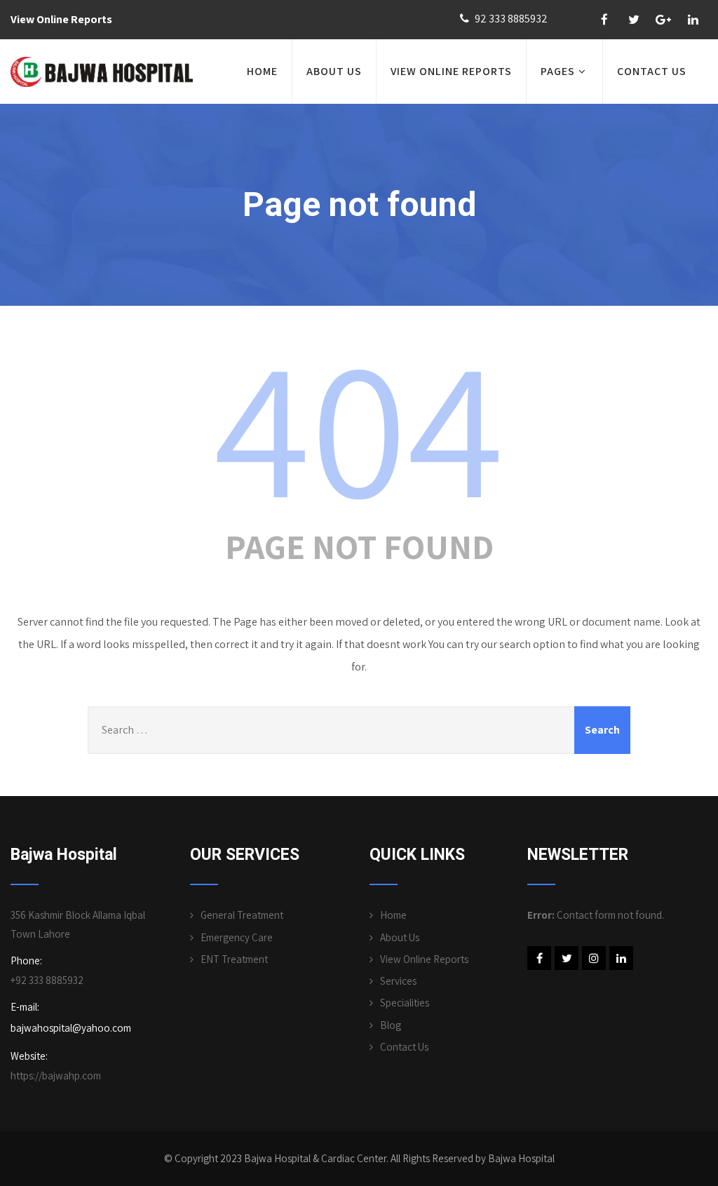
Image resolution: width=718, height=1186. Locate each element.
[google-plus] (663, 19)
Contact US (651, 71)
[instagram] (594, 958)
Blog (390, 1025)
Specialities (404, 1002)
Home (262, 71)
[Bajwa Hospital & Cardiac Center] (102, 72)
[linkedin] (693, 19)
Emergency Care (237, 937)
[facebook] (604, 19)
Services (398, 981)
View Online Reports (61, 19)
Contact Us (404, 1046)
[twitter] (634, 19)
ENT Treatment (234, 959)
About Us (334, 71)
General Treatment (242, 915)
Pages (558, 71)
